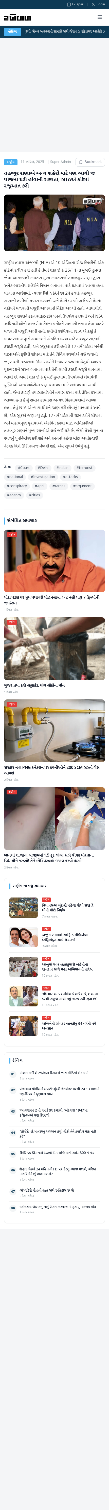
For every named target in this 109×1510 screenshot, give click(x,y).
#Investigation (43, 477)
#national (15, 477)
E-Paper (77, 5)
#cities (34, 495)
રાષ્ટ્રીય (10, 162)
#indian (62, 468)
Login (101, 5)
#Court (24, 468)
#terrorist (85, 468)
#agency (14, 495)
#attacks (70, 477)
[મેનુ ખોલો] (100, 17)
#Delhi (43, 468)
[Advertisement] (54, 95)
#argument (82, 486)
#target (58, 486)
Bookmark (93, 162)
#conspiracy (17, 486)
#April (39, 486)
